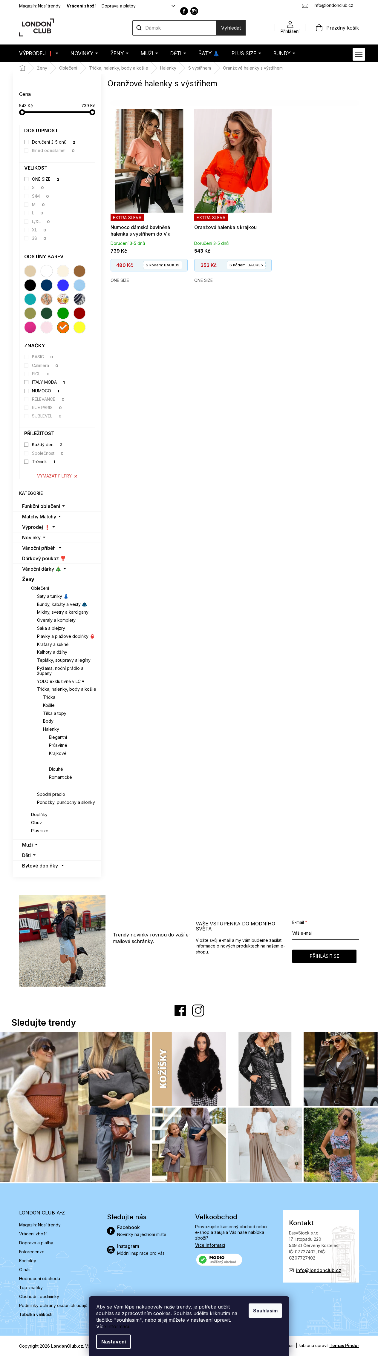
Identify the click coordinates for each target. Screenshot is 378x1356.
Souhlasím (265, 1311)
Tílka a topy (54, 713)
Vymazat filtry (54, 475)
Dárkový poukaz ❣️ (44, 558)
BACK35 (162, 264)
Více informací (210, 1245)
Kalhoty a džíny (52, 652)
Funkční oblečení (41, 506)
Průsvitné (58, 745)
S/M (40, 196)
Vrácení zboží (81, 5)
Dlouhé (56, 769)
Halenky (51, 729)
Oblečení (40, 588)
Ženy (28, 579)
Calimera (45, 365)
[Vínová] (79, 313)
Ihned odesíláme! (53, 150)
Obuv (36, 822)
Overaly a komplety (56, 620)
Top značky (31, 1287)
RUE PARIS (47, 407)
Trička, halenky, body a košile (66, 689)
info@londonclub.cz (318, 1270)
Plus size (39, 830)
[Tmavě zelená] (47, 313)
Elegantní (58, 737)
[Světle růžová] (47, 327)
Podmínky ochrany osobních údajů (53, 1305)
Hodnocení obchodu (39, 1278)
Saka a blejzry (51, 628)
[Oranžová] (63, 327)
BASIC (42, 356)
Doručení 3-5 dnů (53, 142)
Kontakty (27, 1260)
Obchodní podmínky (39, 1296)
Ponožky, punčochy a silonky (66, 802)
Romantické (60, 777)
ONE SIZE (45, 179)
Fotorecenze (32, 1251)
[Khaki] (30, 313)
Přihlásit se (324, 956)
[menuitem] (38, 53)
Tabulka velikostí (35, 1314)
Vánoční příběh (39, 548)
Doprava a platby (119, 5)
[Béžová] (30, 271)
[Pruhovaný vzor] (79, 299)
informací (118, 1326)
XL (39, 229)
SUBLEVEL (47, 415)
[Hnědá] (79, 271)
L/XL (41, 221)
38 (39, 238)
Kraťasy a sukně (52, 644)
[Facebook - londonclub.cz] (184, 11)
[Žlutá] (79, 327)
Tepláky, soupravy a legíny (64, 660)
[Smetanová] (63, 271)
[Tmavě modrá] (47, 285)
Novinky (31, 537)
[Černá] (30, 285)
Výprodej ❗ (36, 527)
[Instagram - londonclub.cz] (194, 11)
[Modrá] (63, 285)
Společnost (48, 453)
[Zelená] (63, 313)
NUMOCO (45, 390)
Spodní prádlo (51, 794)
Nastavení (113, 1342)
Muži (27, 845)
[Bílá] (47, 271)
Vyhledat (231, 28)
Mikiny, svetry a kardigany (62, 612)
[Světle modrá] (79, 285)
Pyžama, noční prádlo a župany (60, 671)
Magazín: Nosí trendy (40, 5)
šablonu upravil (329, 1345)
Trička (49, 697)
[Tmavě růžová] (30, 327)
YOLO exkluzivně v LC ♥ (60, 681)
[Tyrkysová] (30, 299)
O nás (24, 1269)
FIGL (41, 373)
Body (48, 721)
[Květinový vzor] (63, 299)
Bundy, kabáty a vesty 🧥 (62, 604)
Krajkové (58, 753)
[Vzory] (47, 299)
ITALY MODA (48, 382)
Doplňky (39, 814)
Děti (26, 855)
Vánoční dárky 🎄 (41, 569)
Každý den (47, 444)
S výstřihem (62, 761)
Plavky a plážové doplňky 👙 (66, 636)
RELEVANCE (48, 399)
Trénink (43, 461)
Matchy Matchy (39, 517)
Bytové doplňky (40, 866)
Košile (49, 705)
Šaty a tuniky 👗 (52, 596)
